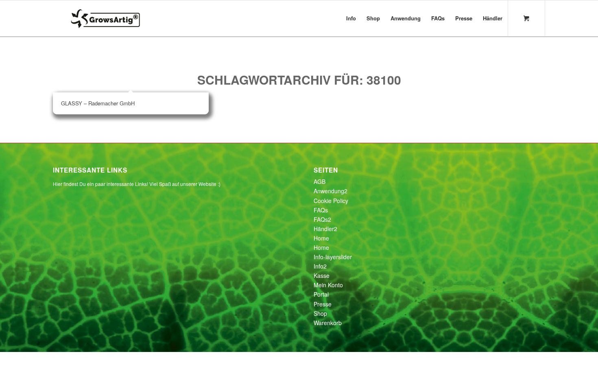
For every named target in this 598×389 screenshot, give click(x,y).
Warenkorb (328, 323)
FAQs (321, 210)
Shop (320, 313)
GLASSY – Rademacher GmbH (98, 103)
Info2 (320, 266)
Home (321, 238)
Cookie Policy (331, 201)
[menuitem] (351, 18)
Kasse (322, 275)
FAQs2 (322, 219)
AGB (319, 181)
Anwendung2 (330, 191)
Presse (323, 304)
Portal (321, 294)
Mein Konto (328, 285)
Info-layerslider (333, 257)
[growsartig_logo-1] (121, 18)
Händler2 (325, 229)
